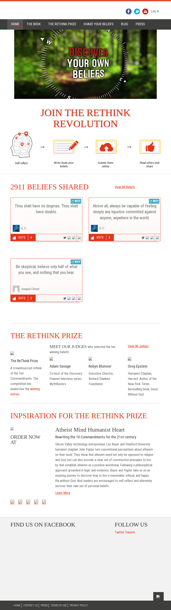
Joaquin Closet (30, 289)
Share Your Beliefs (98, 24)
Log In (155, 11)
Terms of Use (58, 605)
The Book (34, 24)
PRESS (140, 24)
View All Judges (138, 346)
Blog (124, 24)
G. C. (24, 228)
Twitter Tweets (125, 532)
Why (77, 201)
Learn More (62, 493)
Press (44, 605)
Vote (21, 237)
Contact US (30, 605)
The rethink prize (62, 24)
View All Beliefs (125, 187)
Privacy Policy (79, 605)
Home (15, 24)
